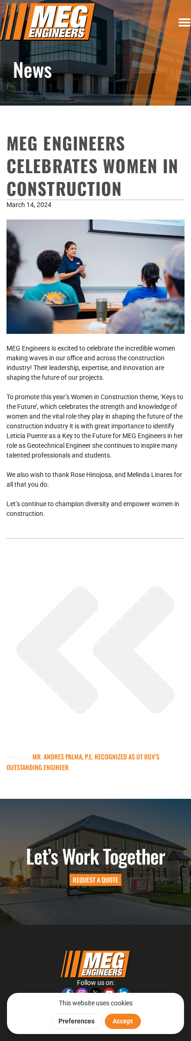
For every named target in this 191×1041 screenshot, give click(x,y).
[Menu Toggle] (184, 22)
